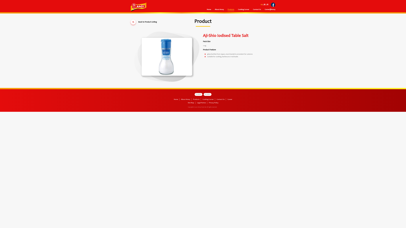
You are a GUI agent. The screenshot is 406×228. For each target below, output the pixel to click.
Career (230, 99)
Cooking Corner (208, 99)
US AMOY (198, 94)
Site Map (191, 103)
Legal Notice (201, 103)
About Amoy (219, 9)
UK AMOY (207, 94)
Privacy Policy (213, 103)
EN (261, 4)
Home (209, 9)
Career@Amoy (270, 9)
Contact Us (257, 9)
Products (196, 99)
